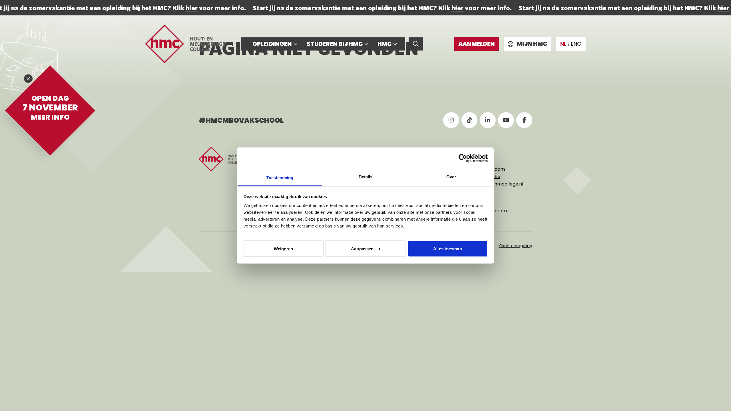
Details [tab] (366, 176)
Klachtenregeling (515, 246)
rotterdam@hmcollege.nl (494, 184)
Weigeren (283, 248)
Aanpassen (362, 248)
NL (563, 43)
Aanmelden (476, 44)
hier (190, 7)
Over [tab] (451, 176)
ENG (576, 43)
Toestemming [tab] (279, 177)
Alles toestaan (447, 248)
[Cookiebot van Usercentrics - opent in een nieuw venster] (463, 158)
